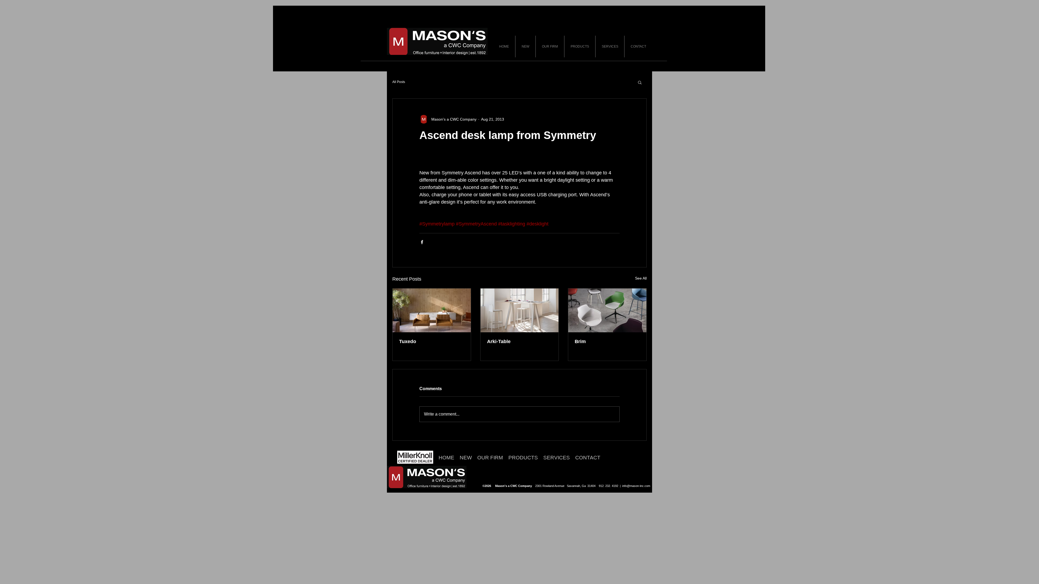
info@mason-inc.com (636, 485)
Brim (580, 341)
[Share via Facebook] (422, 242)
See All (641, 278)
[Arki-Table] (520, 310)
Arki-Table (499, 341)
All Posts (398, 82)
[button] (639, 82)
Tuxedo (407, 341)
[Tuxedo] (432, 310)
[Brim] (607, 310)
